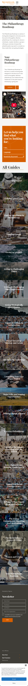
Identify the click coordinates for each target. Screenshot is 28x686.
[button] (26, 665)
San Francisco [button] (6, 658)
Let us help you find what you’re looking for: (13, 136)
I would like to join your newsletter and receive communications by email (13, 615)
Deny (14, 683)
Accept (14, 679)
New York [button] (5, 655)
